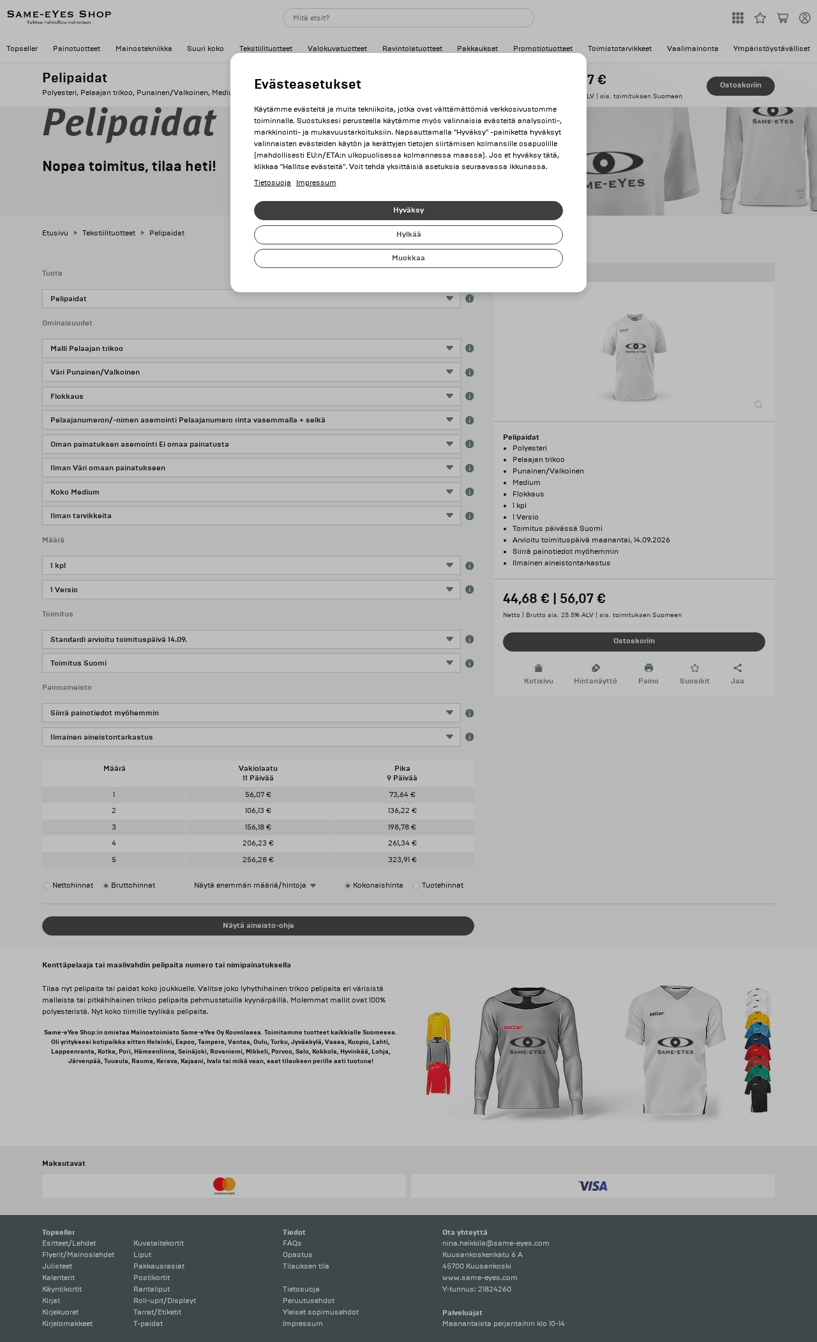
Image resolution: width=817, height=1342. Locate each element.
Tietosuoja (272, 183)
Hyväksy (408, 210)
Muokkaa (408, 258)
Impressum (316, 183)
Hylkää (408, 234)
